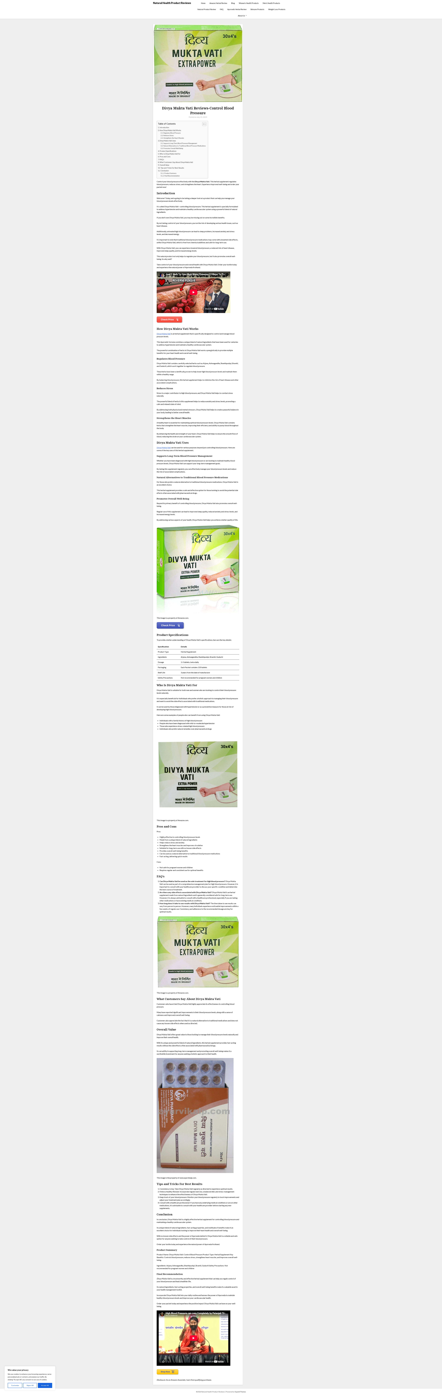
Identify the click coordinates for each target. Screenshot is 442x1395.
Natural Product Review (206, 9)
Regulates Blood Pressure (172, 133)
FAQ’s (162, 159)
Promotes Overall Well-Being (173, 148)
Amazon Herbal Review (218, 3)
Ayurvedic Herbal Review (236, 9)
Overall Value (164, 165)
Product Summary (170, 173)
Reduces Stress (168, 135)
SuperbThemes (240, 1392)
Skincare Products (257, 9)
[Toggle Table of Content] (203, 124)
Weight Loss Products (276, 9)
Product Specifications (168, 151)
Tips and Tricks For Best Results (172, 168)
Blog (233, 3)
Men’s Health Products (271, 3)
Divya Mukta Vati (164, 334)
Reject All (30, 1385)
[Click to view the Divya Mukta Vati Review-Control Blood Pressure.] (168, 1374)
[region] (30, 1378)
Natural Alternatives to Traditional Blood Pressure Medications (184, 146)
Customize (15, 1385)
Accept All (45, 1385)
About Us (241, 16)
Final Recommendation (172, 176)
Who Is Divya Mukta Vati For (170, 154)
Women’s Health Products (249, 3)
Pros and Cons (165, 157)
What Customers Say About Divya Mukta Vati (176, 162)
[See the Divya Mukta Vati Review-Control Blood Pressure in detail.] (171, 629)
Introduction (164, 127)
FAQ (221, 9)
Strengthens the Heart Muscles (173, 138)
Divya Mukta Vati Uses (168, 141)
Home (203, 3)
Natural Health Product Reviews (172, 2)
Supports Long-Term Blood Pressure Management (180, 143)
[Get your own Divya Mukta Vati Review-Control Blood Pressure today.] (170, 323)
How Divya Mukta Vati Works (170, 130)
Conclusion (164, 171)
